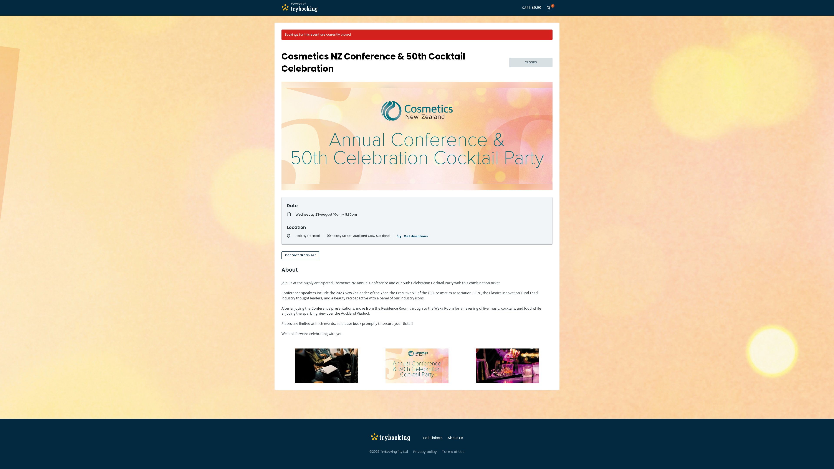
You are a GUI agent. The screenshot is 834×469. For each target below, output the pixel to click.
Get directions (416, 236)
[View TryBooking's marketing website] (390, 438)
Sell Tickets (432, 438)
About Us (455, 438)
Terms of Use (453, 451)
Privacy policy (425, 451)
